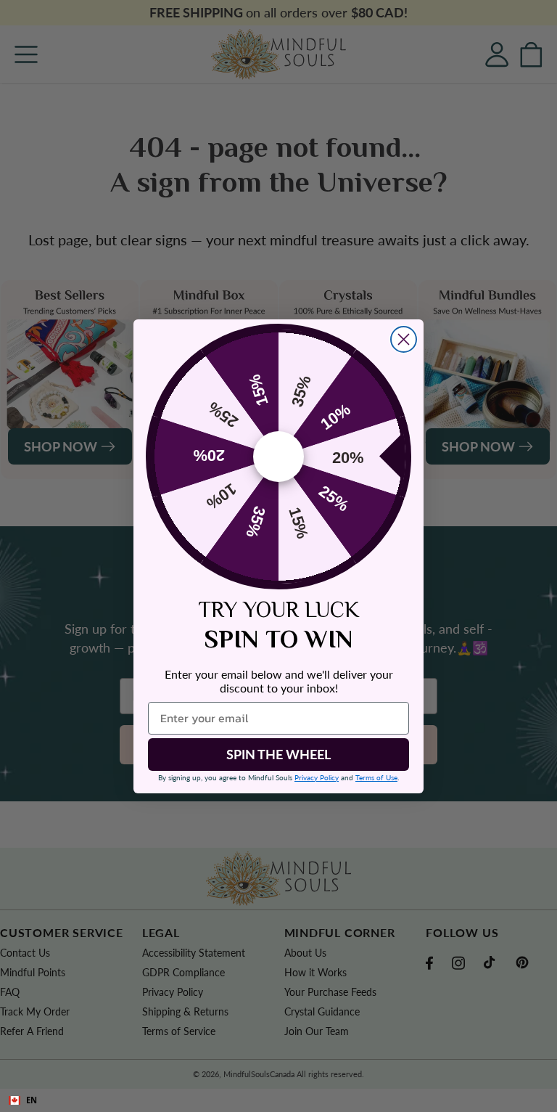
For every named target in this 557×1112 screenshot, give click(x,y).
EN (31, 1100)
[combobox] (278, 1100)
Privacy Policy (316, 777)
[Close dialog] (403, 339)
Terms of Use (376, 777)
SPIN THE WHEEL (278, 754)
